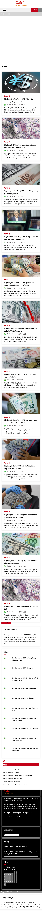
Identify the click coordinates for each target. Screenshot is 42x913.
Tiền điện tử (19, 639)
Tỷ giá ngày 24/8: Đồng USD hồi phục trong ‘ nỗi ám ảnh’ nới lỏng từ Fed (21, 421)
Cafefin (21, 3)
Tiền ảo (32, 637)
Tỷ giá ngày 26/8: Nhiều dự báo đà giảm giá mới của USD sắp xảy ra (20, 329)
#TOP (3, 902)
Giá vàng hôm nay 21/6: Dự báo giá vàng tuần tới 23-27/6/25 (24, 739)
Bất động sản (13, 902)
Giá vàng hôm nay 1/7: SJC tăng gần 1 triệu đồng (25, 709)
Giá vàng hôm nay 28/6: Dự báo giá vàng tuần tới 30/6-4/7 (24, 719)
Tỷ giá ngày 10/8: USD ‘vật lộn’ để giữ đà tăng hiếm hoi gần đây (19, 467)
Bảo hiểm (7, 902)
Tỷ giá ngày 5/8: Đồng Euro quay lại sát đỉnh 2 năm (21, 607)
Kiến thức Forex (21, 905)
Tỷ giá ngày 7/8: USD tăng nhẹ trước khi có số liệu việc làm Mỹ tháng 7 (20, 516)
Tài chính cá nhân (32, 907)
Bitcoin (24, 637)
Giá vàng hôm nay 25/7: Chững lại (22, 668)
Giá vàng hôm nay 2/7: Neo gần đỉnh (23, 698)
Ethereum (25, 641)
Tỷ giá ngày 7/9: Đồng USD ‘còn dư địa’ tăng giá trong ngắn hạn (21, 192)
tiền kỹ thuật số (28, 639)
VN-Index (19, 637)
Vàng (28, 637)
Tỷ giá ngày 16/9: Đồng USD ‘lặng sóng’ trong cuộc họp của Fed (19, 100)
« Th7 (5, 887)
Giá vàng (31, 635)
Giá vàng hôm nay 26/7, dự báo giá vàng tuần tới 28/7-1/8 (24, 659)
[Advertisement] (21, 38)
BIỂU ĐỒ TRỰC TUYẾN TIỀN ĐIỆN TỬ (15, 846)
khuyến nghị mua (11, 641)
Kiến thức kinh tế (30, 905)
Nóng (18, 907)
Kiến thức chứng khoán (10, 905)
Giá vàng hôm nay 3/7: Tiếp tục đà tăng (24, 688)
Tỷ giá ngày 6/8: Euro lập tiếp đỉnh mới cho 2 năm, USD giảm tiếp (21, 561)
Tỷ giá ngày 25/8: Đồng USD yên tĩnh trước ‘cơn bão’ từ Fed (20, 375)
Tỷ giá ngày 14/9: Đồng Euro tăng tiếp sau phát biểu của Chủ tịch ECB (20, 146)
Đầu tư (6, 644)
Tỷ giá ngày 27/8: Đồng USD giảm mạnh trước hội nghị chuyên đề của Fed (19, 284)
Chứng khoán (8, 635)
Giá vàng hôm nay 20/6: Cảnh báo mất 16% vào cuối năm (25, 749)
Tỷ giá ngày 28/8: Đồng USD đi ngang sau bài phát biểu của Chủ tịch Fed (21, 238)
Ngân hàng (14, 907)
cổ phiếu (16, 635)
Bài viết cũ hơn (6, 623)
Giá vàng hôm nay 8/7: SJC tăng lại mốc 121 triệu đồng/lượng (25, 679)
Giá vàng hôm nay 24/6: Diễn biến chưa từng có (25, 729)
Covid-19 (23, 635)
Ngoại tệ (7, 96)
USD (27, 635)
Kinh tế (32, 902)
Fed (29, 641)
